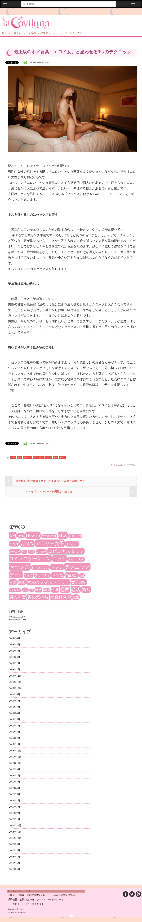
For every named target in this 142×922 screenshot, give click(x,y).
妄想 (25, 590)
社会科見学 (60, 597)
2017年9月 (14, 694)
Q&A (55, 894)
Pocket (47, 62)
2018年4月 (14, 650)
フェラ (48, 457)
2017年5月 (14, 719)
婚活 (38, 590)
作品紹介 (71, 575)
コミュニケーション (30, 558)
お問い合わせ (27, 899)
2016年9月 (14, 769)
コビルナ (41, 551)
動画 (21, 582)
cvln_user (117, 465)
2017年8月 (14, 700)
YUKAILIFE (75, 536)
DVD (21, 536)
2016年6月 (14, 788)
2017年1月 (14, 744)
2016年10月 (15, 763)
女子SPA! (78, 582)
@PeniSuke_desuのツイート (19, 617)
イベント (72, 544)
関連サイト (38, 904)
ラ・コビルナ (18, 21)
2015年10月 (15, 838)
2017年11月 (15, 682)
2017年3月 (14, 731)
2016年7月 (14, 781)
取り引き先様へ (68, 894)
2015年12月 (15, 825)
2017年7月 (14, 706)
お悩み (27, 543)
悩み (86, 589)
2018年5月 (14, 644)
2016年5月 (14, 794)
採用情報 (12, 899)
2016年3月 (14, 806)
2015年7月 (14, 856)
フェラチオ (42, 575)
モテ (55, 457)
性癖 (55, 589)
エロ (13, 457)
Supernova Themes (15, 909)
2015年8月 (14, 850)
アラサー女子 (50, 543)
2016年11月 (15, 756)
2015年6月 (14, 862)
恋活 (75, 589)
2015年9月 (14, 844)
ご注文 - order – (17, 894)
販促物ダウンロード (39, 894)
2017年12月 (15, 675)
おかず (14, 544)
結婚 (76, 597)
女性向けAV (15, 590)
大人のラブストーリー (48, 582)
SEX (62, 535)
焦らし (62, 457)
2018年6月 (14, 638)
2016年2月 (14, 813)
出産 (82, 575)
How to (33, 535)
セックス (27, 457)
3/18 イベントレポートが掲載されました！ (50, 491)
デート (16, 575)
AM (12, 535)
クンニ (31, 551)
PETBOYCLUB (49, 536)
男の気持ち (38, 597)
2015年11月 (15, 831)
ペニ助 (57, 574)
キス (19, 457)
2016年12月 (15, 750)
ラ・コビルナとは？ (18, 904)
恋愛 (65, 589)
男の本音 (17, 597)
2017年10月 (15, 688)
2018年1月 (14, 669)
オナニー (14, 552)
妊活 (31, 590)
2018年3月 (14, 657)
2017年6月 (14, 713)
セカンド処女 (76, 559)
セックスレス (40, 567)
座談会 (46, 590)
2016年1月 (14, 819)
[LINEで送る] (25, 62)
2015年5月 (14, 869)
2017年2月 (14, 738)
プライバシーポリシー (49, 899)
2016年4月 (14, 800)
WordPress (21, 912)
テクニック (38, 457)
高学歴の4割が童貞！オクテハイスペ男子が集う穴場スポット (51, 481)
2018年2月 (14, 663)
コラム (59, 558)
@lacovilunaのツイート (17, 619)
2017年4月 (14, 725)
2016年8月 (14, 775)
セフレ (57, 567)
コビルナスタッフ (66, 551)
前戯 (12, 582)
